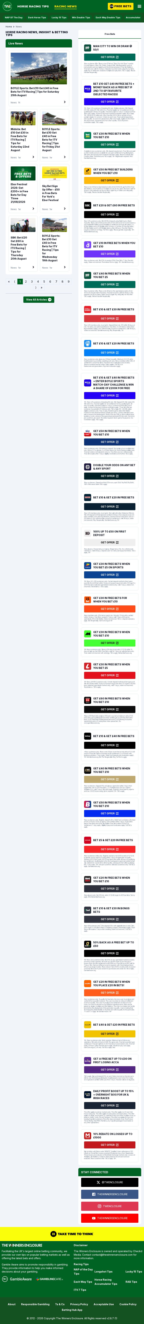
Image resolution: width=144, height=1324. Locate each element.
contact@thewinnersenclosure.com (112, 1254)
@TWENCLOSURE (112, 1182)
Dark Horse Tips (37, 17)
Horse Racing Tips (33, 6)
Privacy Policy (79, 1304)
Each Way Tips (83, 1281)
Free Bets (110, 34)
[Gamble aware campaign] (21, 1279)
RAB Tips (131, 1281)
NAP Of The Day (13, 17)
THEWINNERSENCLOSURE (112, 1194)
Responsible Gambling (35, 1304)
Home (9, 26)
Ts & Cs (60, 1304)
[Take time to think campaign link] (72, 1234)
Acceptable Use (104, 1304)
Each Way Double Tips (108, 17)
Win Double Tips (81, 17)
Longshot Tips (103, 1271)
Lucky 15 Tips (59, 17)
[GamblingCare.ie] (49, 1279)
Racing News (65, 6)
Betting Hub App (72, 1309)
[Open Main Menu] (139, 6)
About (11, 1304)
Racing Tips (81, 1264)
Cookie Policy (127, 1304)
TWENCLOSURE (112, 1206)
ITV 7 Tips (80, 1289)
